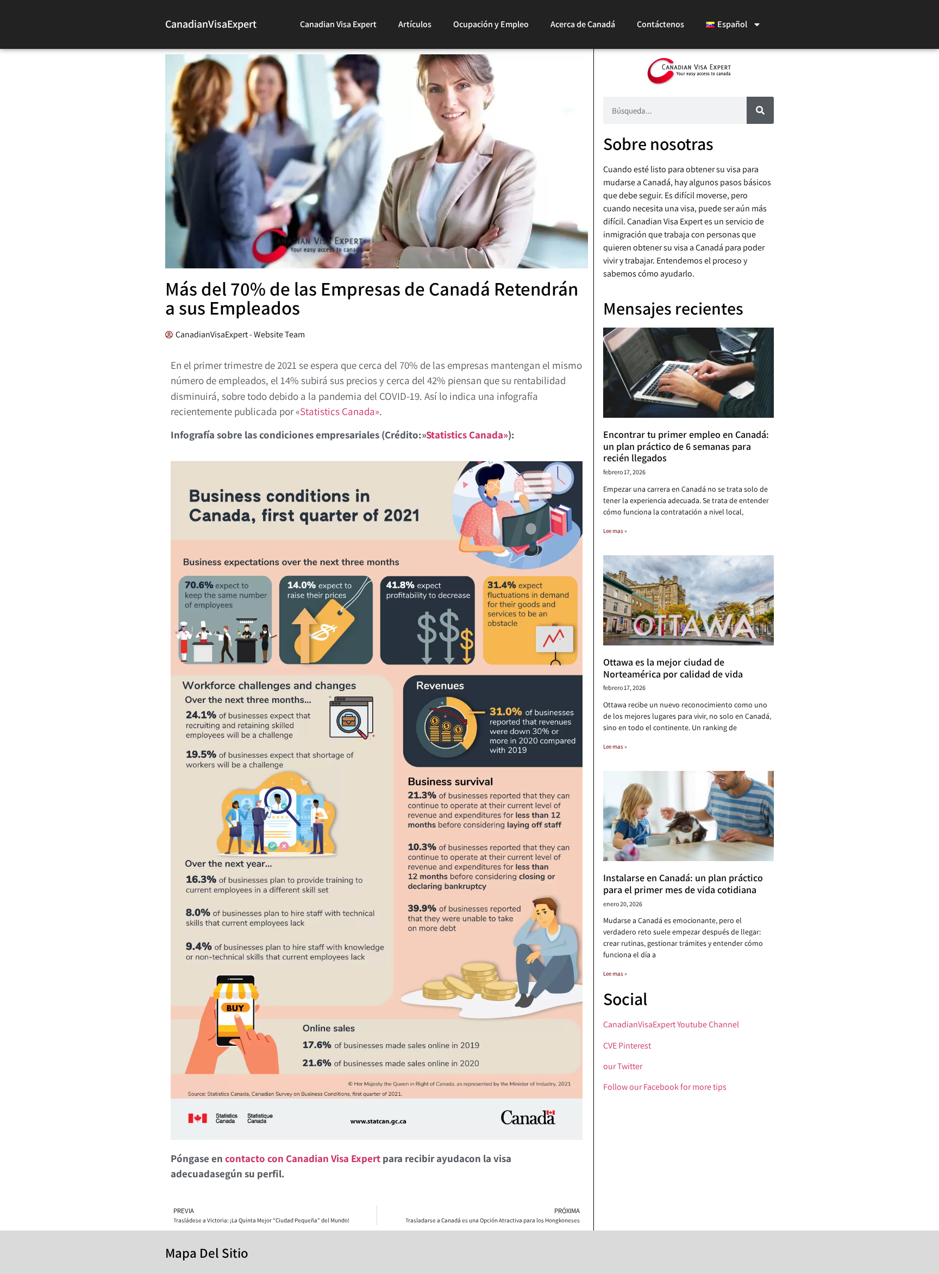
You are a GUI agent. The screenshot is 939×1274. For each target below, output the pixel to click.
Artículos (414, 24)
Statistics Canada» (339, 411)
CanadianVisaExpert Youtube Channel (671, 1024)
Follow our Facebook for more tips (665, 1087)
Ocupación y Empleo (491, 24)
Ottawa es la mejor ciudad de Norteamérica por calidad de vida (673, 668)
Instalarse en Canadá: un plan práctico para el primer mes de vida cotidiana (683, 883)
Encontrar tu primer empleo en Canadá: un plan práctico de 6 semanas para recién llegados (686, 446)
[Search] (760, 110)
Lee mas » (615, 531)
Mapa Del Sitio (206, 1253)
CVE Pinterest (627, 1045)
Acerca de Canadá (582, 24)
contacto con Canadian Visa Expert (302, 1158)
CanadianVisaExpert (210, 24)
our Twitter (622, 1066)
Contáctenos (660, 24)
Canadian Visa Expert (338, 24)
